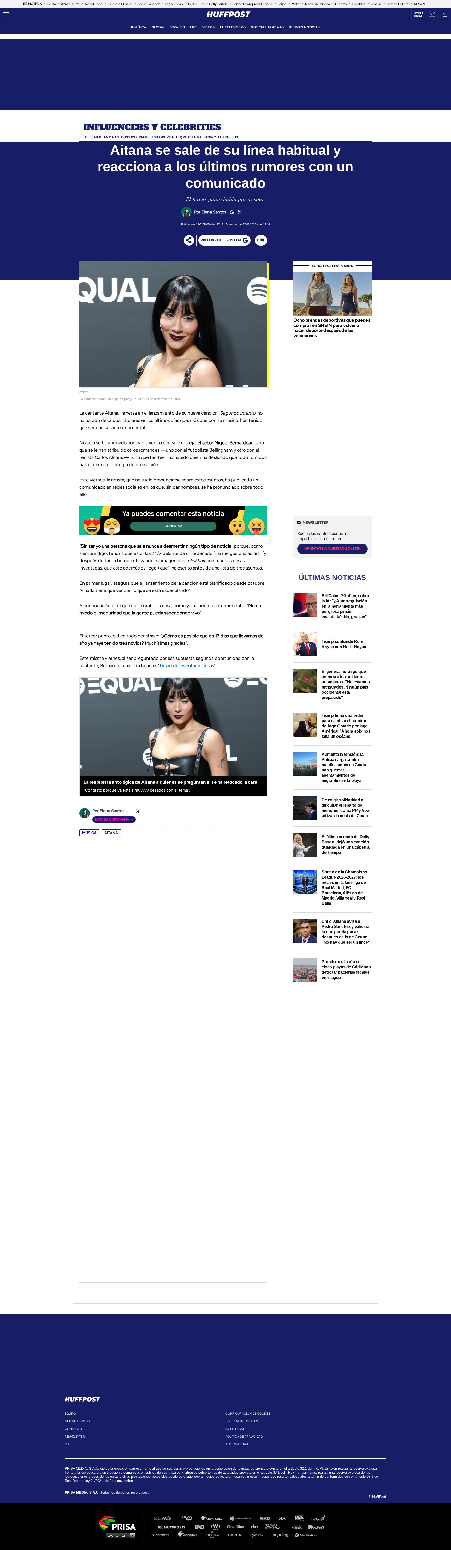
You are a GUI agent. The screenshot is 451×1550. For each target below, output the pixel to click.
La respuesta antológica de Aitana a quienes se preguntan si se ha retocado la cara (170, 782)
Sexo (235, 137)
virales (177, 27)
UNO (202, 1526)
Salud (96, 137)
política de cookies (241, 1421)
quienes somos (77, 1421)
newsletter (75, 1436)
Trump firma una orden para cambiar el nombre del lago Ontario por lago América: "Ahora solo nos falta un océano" (346, 726)
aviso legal (235, 1429)
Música (89, 833)
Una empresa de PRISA (119, 1522)
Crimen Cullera (397, 4)
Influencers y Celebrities (152, 127)
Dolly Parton (218, 4)
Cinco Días (236, 1526)
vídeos (208, 27)
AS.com (282, 1518)
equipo (70, 1413)
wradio (216, 1526)
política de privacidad (244, 1436)
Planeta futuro (294, 1526)
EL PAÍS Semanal (276, 1526)
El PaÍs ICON (236, 1534)
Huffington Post (172, 1526)
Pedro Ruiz (196, 4)
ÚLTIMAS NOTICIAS (304, 27)
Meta (295, 4)
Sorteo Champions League (252, 4)
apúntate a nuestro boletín (333, 548)
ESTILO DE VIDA (163, 137)
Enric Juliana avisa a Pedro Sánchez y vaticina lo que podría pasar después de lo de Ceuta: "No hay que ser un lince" (346, 931)
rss (67, 1444)
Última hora (418, 14)
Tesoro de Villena (317, 4)
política (138, 27)
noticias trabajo (267, 27)
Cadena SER (265, 1518)
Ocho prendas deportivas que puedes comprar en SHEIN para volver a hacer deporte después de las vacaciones (331, 327)
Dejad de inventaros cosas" (188, 665)
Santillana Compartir (243, 1518)
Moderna (188, 1534)
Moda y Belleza (216, 137)
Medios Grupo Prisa (119, 1535)
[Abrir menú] (6, 14)
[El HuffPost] (229, 14)
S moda (258, 1534)
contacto (73, 1429)
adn (299, 1518)
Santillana (215, 1518)
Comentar (173, 526)
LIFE (193, 27)
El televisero (233, 27)
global (158, 27)
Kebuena (313, 1526)
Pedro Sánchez (149, 4)
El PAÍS (166, 1518)
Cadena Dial (256, 1526)
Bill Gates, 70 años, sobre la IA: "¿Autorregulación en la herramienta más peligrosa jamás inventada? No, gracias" (345, 606)
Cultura (194, 137)
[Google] (231, 212)
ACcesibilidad (236, 1444)
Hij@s (181, 137)
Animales (111, 137)
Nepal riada (93, 4)
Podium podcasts (214, 1534)
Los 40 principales (191, 1518)
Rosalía (375, 4)
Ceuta (51, 4)
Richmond (162, 1534)
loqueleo (281, 1534)
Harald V (358, 4)
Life (86, 137)
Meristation (306, 1534)
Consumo (128, 137)
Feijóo (281, 4)
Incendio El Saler (120, 4)
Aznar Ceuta (70, 4)
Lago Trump (174, 4)
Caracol (318, 1518)
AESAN (419, 4)
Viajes (144, 137)
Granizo (341, 4)
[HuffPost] (82, 1398)
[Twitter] (239, 212)
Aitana (111, 833)
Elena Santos (213, 212)
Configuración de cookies (247, 1413)
